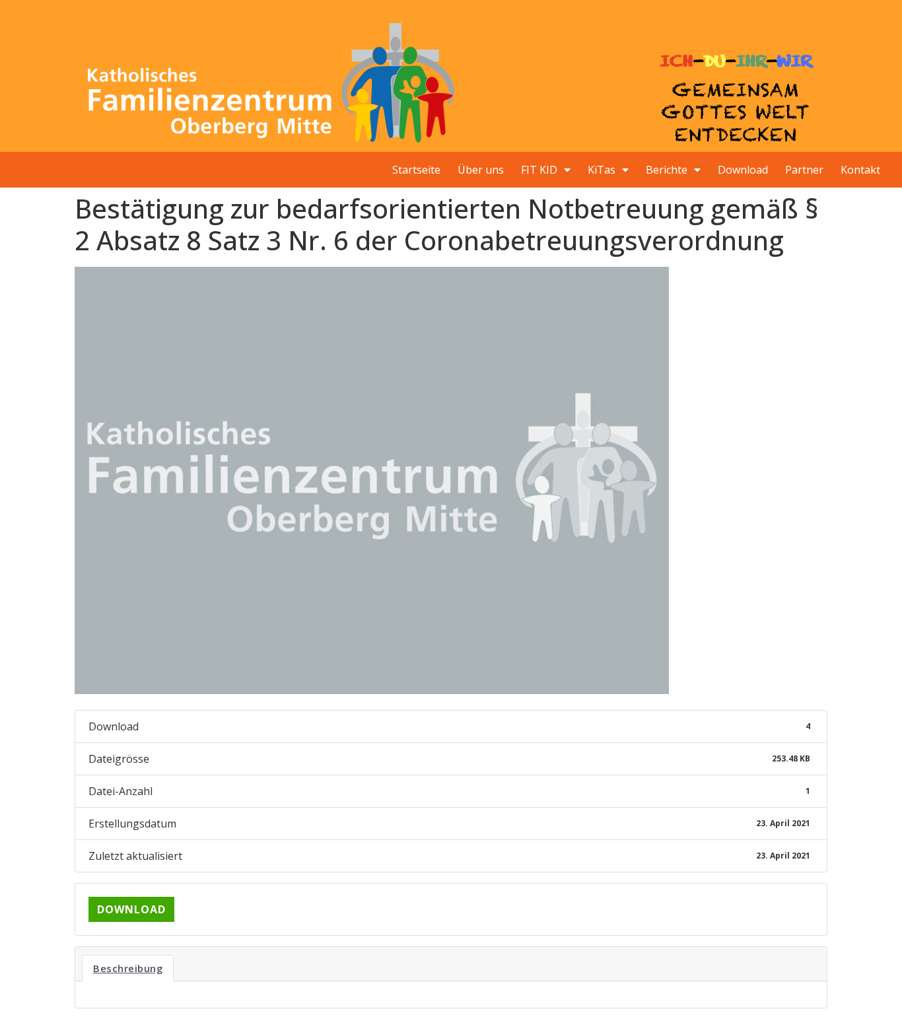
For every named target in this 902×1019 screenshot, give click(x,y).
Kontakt (860, 169)
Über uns (481, 169)
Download (743, 169)
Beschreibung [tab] (127, 968)
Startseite (416, 169)
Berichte (666, 169)
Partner (804, 169)
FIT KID (539, 169)
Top (870, 987)
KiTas (601, 169)
